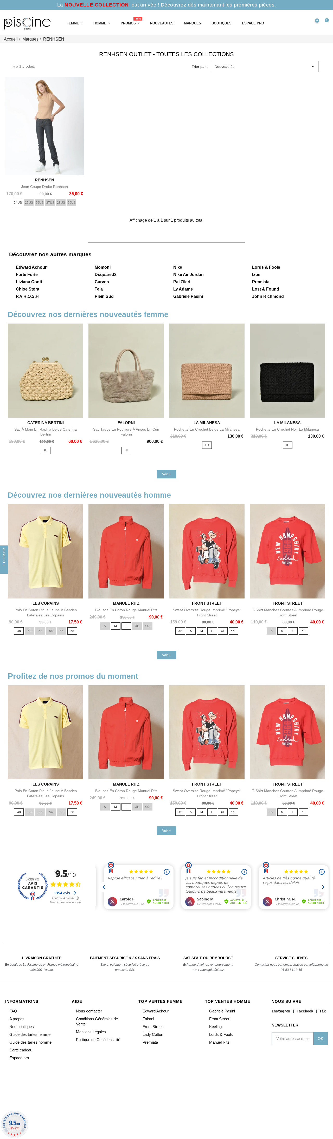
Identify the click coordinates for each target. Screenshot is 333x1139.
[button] (292, 23)
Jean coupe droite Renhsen (44, 187)
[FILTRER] (4, 569)
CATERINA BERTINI (45, 422)
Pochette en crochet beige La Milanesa (207, 429)
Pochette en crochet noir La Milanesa (287, 429)
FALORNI (126, 422)
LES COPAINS (46, 603)
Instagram (281, 1011)
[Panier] (324, 23)
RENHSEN (44, 180)
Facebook (305, 1011)
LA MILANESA (207, 422)
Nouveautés (265, 66)
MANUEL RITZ (126, 603)
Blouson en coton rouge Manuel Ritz (126, 610)
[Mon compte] (303, 23)
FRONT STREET (207, 603)
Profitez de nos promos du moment (73, 676)
